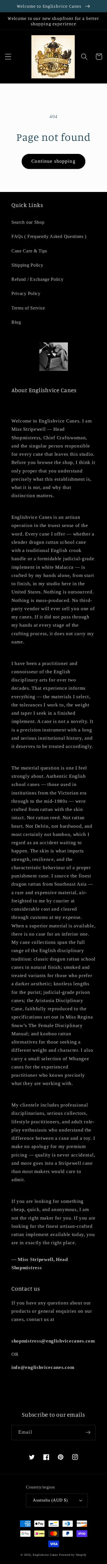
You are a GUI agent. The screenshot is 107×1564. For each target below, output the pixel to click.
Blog (16, 322)
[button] (8, 56)
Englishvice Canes (45, 1554)
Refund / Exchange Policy (37, 279)
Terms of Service (28, 308)
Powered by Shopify (73, 1554)
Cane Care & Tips (29, 250)
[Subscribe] (88, 1432)
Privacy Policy (26, 293)
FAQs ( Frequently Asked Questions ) (48, 236)
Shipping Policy (27, 265)
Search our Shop (27, 222)
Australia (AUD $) (50, 1500)
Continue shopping (53, 161)
